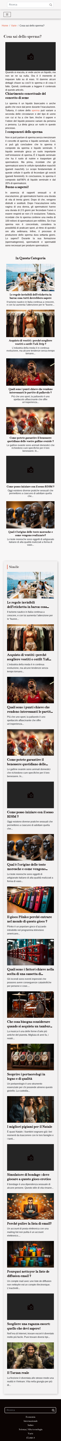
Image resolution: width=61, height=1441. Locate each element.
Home (5, 25)
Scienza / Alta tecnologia (30, 1429)
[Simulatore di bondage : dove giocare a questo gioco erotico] (30, 1157)
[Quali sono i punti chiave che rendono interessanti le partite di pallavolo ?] (30, 372)
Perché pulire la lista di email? (29, 1223)
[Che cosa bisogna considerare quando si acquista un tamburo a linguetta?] (30, 1004)
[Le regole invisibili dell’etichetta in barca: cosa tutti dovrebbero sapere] (30, 277)
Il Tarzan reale (18, 1373)
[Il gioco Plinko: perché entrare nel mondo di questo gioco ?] (30, 899)
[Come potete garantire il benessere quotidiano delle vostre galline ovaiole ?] (30, 420)
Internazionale (31, 1421)
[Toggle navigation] (7, 14)
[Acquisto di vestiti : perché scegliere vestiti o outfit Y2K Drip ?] (30, 323)
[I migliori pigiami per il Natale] (30, 1109)
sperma (36, 110)
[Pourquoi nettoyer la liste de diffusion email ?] (30, 1254)
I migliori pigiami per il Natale (29, 1127)
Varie (14, 25)
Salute (31, 1425)
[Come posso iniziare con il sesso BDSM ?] (30, 469)
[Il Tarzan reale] (30, 1355)
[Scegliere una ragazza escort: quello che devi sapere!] (30, 1306)
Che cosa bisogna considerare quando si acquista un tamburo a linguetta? (29, 1026)
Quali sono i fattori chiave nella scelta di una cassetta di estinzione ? (30, 973)
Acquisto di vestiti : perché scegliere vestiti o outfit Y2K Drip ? (28, 659)
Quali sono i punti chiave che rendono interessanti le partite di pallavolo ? (29, 711)
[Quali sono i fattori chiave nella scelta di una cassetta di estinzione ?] (30, 952)
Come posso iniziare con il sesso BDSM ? (30, 486)
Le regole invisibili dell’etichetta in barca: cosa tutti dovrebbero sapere (27, 606)
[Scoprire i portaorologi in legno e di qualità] (30, 1057)
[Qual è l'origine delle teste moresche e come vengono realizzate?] (30, 514)
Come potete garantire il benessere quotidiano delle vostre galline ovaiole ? (26, 764)
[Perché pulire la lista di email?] (30, 1206)
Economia (30, 1417)
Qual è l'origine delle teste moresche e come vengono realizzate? (26, 868)
